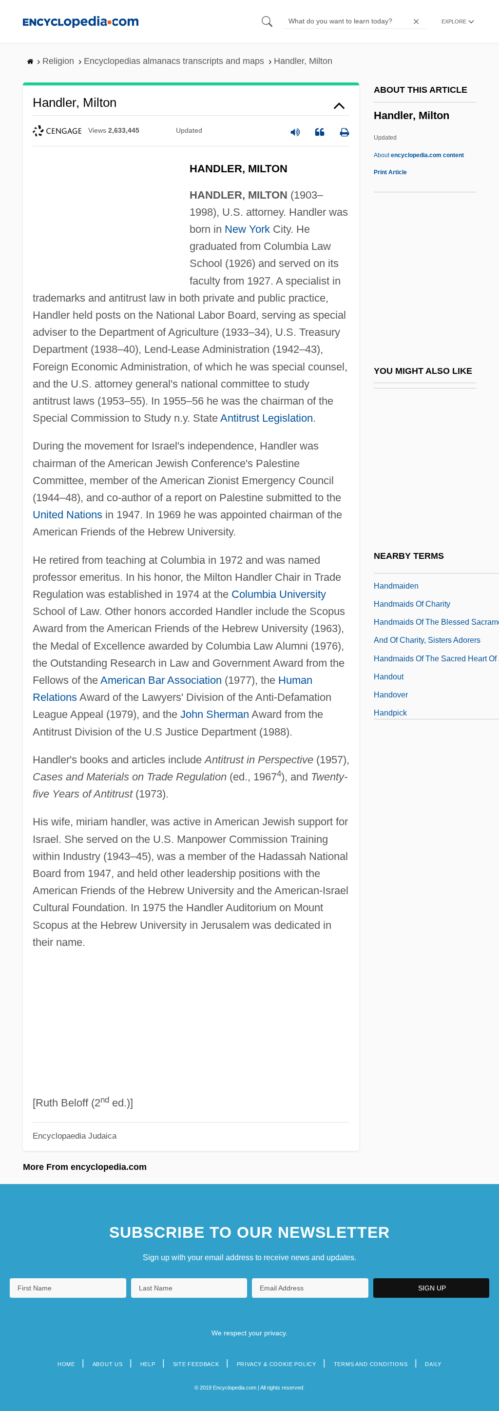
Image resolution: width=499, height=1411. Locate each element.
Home (66, 1364)
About (419, 155)
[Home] (80, 21)
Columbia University (278, 594)
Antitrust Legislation (266, 418)
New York (247, 229)
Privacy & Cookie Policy (276, 1364)
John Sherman (214, 714)
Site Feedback (196, 1364)
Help (147, 1364)
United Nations (67, 515)
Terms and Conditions (371, 1364)
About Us (108, 1364)
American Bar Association (161, 680)
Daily (433, 1364)
